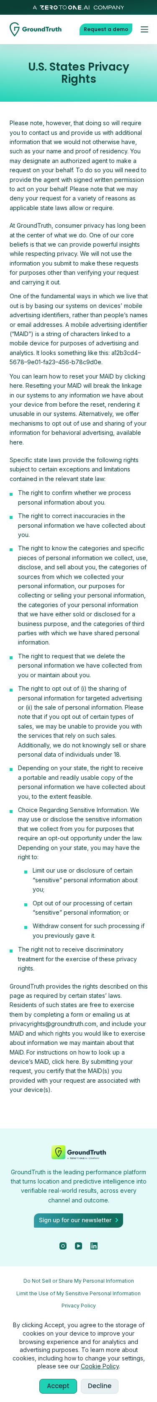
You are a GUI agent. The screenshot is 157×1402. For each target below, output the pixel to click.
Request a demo (106, 29)
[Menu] (144, 29)
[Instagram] (63, 1245)
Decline (99, 1385)
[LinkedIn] (94, 1245)
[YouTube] (78, 1245)
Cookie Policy (100, 1366)
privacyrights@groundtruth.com (53, 1023)
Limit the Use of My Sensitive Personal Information (78, 1293)
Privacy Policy (79, 1305)
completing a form (58, 1014)
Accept (58, 1385)
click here (65, 1061)
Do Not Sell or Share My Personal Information (78, 1281)
